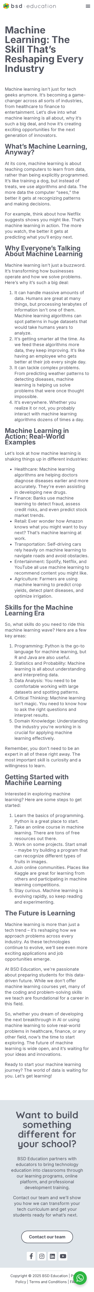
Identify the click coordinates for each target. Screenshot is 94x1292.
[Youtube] (63, 1256)
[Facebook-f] (31, 1256)
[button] (88, 6)
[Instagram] (41, 1256)
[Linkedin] (52, 1256)
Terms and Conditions (48, 1281)
